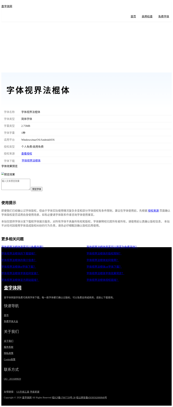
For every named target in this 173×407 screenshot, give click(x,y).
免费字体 (163, 16)
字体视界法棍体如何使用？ (102, 260)
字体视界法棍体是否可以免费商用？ (23, 246)
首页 (133, 16)
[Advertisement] (86, 47)
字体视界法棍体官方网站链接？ (20, 280)
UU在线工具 (22, 392)
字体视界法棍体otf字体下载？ (104, 266)
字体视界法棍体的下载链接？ (18, 253)
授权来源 (153, 210)
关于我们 (8, 341)
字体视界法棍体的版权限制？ (104, 253)
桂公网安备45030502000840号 (91, 397)
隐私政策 (8, 353)
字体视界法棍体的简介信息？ (18, 260)
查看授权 (26, 153)
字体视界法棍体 (31, 160)
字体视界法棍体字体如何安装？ (20, 273)
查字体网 (6, 6)
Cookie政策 (9, 359)
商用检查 (147, 16)
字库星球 (34, 392)
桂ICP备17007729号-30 (64, 397)
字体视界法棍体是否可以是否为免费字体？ (112, 246)
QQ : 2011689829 (12, 379)
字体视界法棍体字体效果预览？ (105, 273)
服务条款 (8, 347)
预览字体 (36, 189)
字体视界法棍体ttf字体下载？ (18, 266)
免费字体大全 (11, 321)
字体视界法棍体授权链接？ (102, 280)
